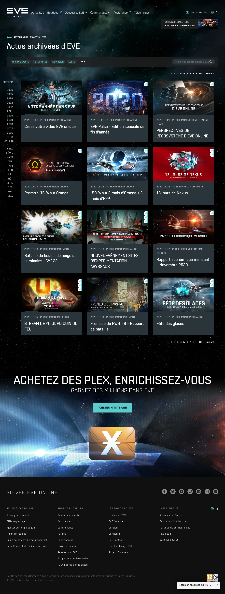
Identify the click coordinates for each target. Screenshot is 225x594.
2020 (10, 115)
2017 (10, 128)
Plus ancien (8, 139)
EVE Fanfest (116, 540)
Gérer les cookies (169, 539)
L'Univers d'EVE (117, 515)
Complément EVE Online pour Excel (27, 546)
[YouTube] (181, 491)
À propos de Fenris (171, 515)
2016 (10, 132)
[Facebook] (164, 491)
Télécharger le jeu (17, 521)
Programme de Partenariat (73, 558)
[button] (217, 585)
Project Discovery (119, 552)
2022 (10, 107)
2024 (10, 98)
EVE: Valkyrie (116, 521)
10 (200, 73)
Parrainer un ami (67, 546)
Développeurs (65, 540)
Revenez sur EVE (67, 552)
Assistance (64, 521)
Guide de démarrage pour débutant (27, 540)
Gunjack (113, 527)
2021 (10, 111)
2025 (10, 94)
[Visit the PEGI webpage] (212, 578)
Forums (62, 533)
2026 (10, 89)
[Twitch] (190, 491)
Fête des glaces (170, 323)
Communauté (65, 527)
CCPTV (72, 62)
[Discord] (198, 491)
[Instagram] (207, 491)
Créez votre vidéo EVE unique (50, 126)
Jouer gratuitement (18, 515)
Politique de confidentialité (175, 527)
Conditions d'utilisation (173, 521)
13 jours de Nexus (172, 192)
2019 (10, 119)
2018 (10, 124)
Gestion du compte (69, 515)
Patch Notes (40, 62)
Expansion (58, 62)
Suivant (210, 73)
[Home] (17, 16)
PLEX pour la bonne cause (73, 564)
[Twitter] (173, 491)
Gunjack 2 (114, 533)
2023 (10, 102)
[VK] (215, 491)
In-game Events (20, 62)
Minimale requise (16, 533)
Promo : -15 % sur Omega (46, 192)
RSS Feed (165, 533)
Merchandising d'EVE (120, 546)
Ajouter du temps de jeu (21, 527)
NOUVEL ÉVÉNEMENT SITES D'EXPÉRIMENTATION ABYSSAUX (114, 261)
